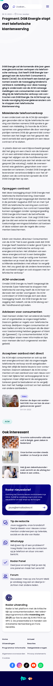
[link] (7, 421)
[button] (47, 6)
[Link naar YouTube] (33, 665)
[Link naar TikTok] (26, 665)
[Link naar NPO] (30, 678)
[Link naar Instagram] (19, 665)
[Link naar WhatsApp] (40, 665)
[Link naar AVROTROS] (23, 678)
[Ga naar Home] (5, 6)
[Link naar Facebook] (12, 665)
